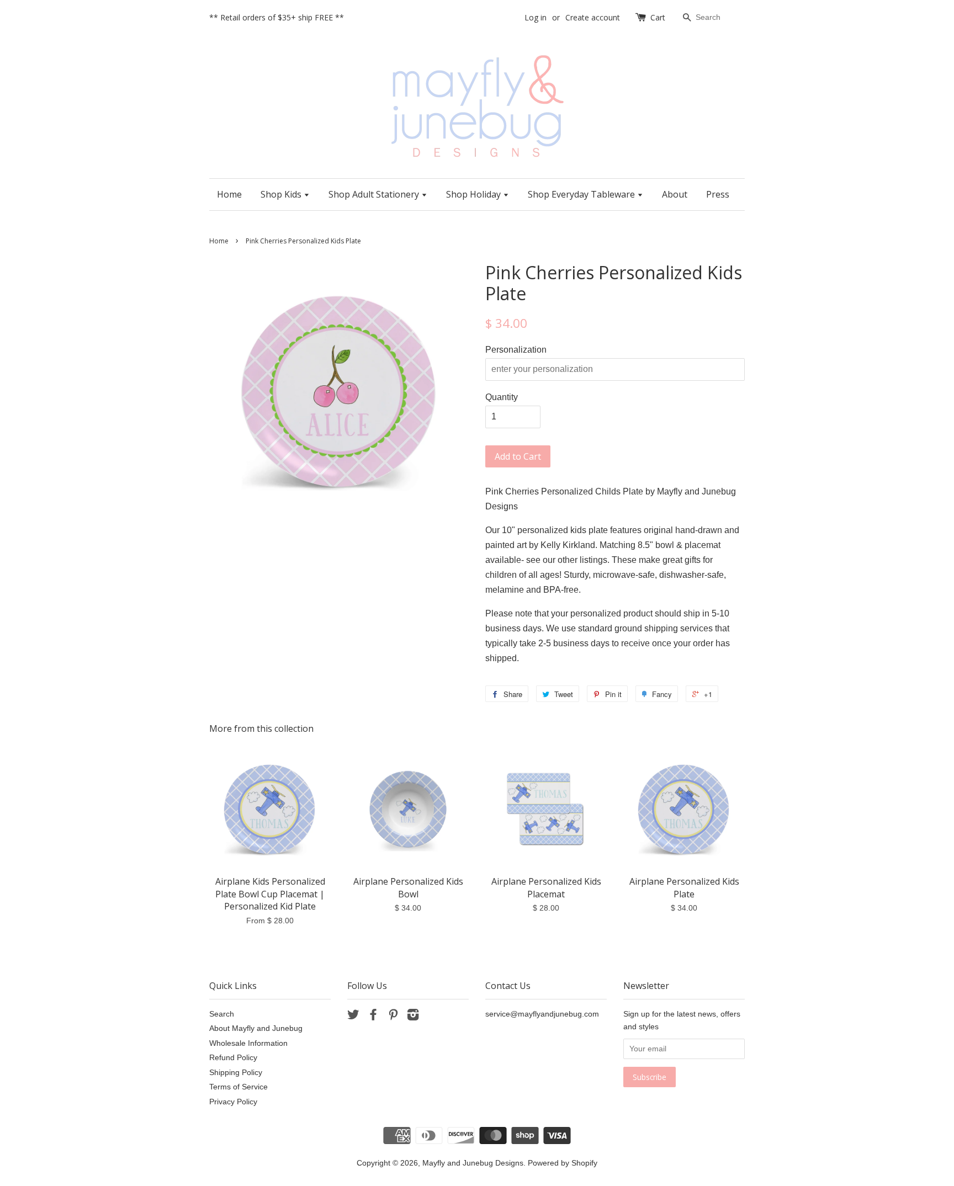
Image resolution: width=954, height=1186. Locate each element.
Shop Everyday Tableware (582, 194)
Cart (657, 17)
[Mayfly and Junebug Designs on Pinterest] (393, 1017)
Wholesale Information (248, 1043)
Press (717, 194)
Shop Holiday (474, 194)
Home (229, 194)
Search (221, 1014)
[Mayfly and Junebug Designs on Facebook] (373, 1017)
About (674, 194)
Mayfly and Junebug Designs (472, 1163)
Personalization (516, 349)
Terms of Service (238, 1087)
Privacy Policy (233, 1102)
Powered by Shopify (562, 1163)
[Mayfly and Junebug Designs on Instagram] (413, 1017)
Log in (535, 17)
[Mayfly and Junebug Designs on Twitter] (353, 1017)
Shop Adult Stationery (374, 194)
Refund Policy (233, 1058)
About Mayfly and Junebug (256, 1028)
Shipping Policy (235, 1072)
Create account (592, 17)
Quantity (501, 397)
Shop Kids (282, 194)
